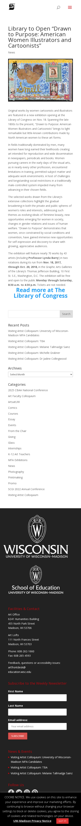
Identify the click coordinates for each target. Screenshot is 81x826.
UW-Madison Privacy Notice (32, 821)
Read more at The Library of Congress (41, 292)
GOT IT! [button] (62, 821)
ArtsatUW (14, 402)
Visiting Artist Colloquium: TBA (26, 341)
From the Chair (17, 431)
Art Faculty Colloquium (22, 396)
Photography (16, 472)
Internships (14, 448)
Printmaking (15, 477)
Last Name (15, 705)
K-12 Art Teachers (19, 454)
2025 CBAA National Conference (28, 390)
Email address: (18, 720)
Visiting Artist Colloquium (23, 495)
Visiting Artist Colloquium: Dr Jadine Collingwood (37, 358)
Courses (13, 413)
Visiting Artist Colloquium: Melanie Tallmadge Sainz (39, 347)
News (11, 52)
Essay (11, 419)
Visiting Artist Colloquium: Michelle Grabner (34, 353)
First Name (15, 691)
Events (12, 425)
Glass (11, 442)
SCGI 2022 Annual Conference (26, 489)
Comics (12, 408)
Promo (12, 483)
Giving (11, 437)
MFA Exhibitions (18, 460)
